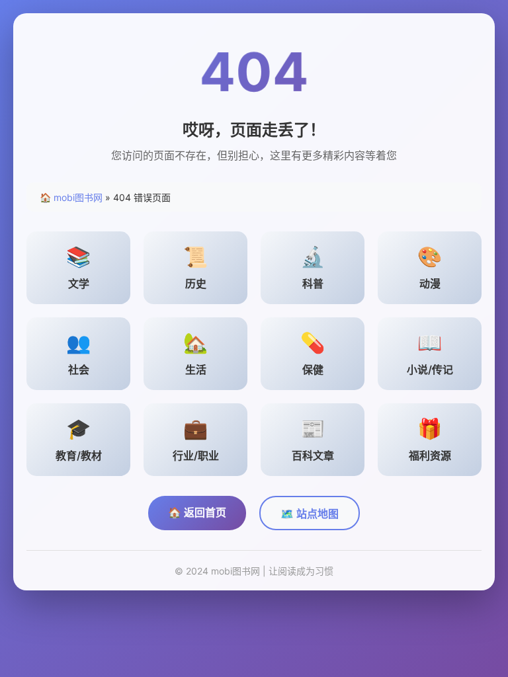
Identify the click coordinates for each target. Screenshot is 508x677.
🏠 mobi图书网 (71, 197)
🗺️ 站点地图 (309, 513)
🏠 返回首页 (197, 512)
